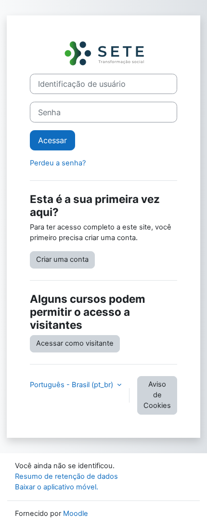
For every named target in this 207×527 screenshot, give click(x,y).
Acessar (52, 140)
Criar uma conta (62, 259)
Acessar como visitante (75, 343)
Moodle (75, 513)
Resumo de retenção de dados (66, 476)
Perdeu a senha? (58, 163)
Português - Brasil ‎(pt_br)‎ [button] (72, 384)
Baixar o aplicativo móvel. (56, 487)
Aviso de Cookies (157, 395)
